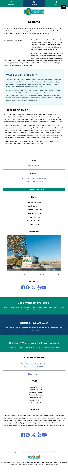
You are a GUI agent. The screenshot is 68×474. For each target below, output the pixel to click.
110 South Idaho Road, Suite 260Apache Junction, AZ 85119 (34, 365)
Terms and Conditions (48, 452)
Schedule (34, 4)
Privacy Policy (38, 452)
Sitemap (56, 452)
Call (56, 4)
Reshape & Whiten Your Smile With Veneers (34, 343)
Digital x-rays (8, 327)
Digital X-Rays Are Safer (34, 323)
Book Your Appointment (34, 189)
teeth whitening (42, 307)
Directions (11, 4)
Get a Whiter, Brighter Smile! (34, 303)
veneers (56, 347)
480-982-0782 (34, 166)
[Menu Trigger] (63, 7)
